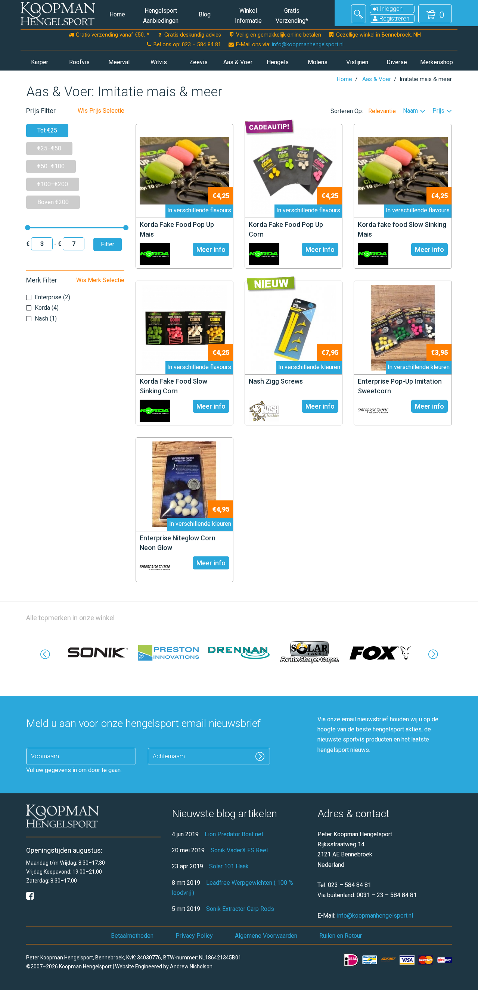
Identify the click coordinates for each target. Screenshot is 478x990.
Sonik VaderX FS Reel (239, 850)
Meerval (119, 62)
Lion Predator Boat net (234, 834)
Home (117, 14)
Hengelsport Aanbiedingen (161, 15)
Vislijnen (357, 62)
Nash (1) (46, 318)
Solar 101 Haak (229, 866)
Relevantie (382, 111)
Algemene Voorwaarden (266, 935)
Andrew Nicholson (191, 966)
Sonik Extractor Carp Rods (240, 908)
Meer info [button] (211, 249)
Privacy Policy (194, 935)
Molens (318, 62)
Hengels (278, 62)
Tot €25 (47, 130)
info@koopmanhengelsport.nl (308, 44)
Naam (410, 111)
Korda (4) (47, 307)
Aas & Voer (237, 62)
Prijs (438, 111)
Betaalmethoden (132, 935)
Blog (205, 14)
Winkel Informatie (248, 15)
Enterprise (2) (52, 297)
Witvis (158, 62)
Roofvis (79, 62)
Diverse (397, 62)
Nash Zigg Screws (276, 381)
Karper (39, 62)
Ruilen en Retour (340, 935)
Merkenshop (436, 62)
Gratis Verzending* (292, 15)
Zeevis (198, 62)
